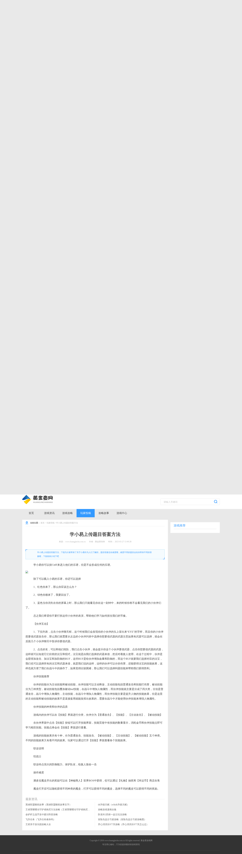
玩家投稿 (85, 513)
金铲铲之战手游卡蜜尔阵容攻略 (42, 814)
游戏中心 (122, 513)
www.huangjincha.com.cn (75, 541)
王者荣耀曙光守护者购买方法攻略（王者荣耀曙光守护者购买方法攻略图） (64, 809)
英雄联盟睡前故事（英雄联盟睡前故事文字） (49, 804)
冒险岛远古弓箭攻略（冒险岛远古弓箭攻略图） (122, 819)
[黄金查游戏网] (42, 499)
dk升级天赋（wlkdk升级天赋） (113, 804)
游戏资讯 (49, 513)
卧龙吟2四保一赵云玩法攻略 (112, 814)
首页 (31, 513)
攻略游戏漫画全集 (107, 809)
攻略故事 (103, 513)
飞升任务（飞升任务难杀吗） (40, 819)
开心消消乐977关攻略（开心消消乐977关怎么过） (123, 824)
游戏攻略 (67, 513)
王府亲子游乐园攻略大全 (38, 824)
